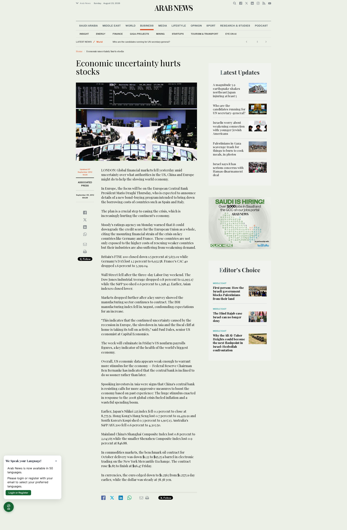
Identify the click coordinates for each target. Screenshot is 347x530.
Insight (84, 34)
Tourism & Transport (204, 34)
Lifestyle (179, 25)
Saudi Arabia (88, 25)
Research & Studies (235, 25)
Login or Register (18, 492)
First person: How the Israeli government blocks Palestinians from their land (228, 293)
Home (79, 51)
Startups (178, 34)
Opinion (196, 25)
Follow (86, 258)
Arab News (85, 3)
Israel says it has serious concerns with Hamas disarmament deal (228, 169)
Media (162, 25)
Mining (160, 34)
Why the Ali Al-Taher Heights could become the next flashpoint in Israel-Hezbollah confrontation (229, 342)
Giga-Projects (139, 34)
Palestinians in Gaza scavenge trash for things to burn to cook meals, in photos (228, 148)
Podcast (261, 25)
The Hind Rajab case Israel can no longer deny (227, 317)
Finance (118, 34)
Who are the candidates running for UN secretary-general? (141, 42)
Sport (210, 25)
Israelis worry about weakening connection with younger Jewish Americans (229, 127)
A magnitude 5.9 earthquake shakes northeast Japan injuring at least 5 (226, 90)
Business (147, 25)
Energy (100, 34)
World (130, 25)
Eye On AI (231, 34)
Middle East (111, 25)
